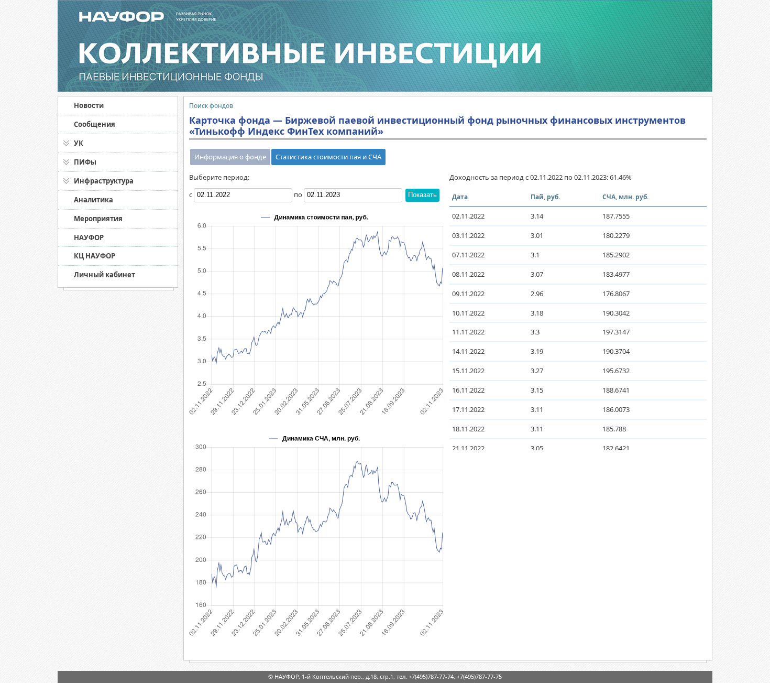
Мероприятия (98, 218)
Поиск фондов (211, 105)
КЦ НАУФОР (94, 256)
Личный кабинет (104, 274)
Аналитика (93, 199)
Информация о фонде (230, 156)
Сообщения (94, 124)
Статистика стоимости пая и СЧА (328, 156)
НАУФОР (89, 237)
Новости (89, 105)
